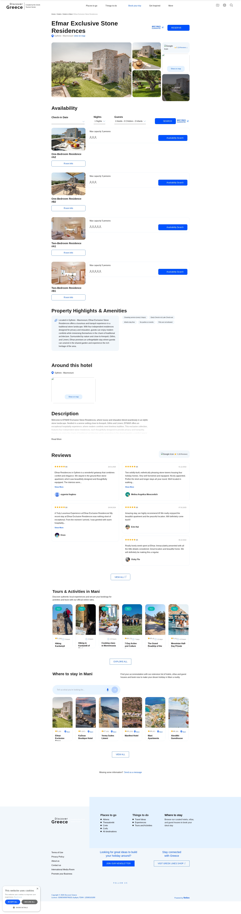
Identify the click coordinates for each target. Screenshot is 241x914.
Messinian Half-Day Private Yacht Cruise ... (178, 646)
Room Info (68, 163)
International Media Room (62, 869)
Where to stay (173, 815)
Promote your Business (61, 874)
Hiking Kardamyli (60, 644)
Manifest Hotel (131, 736)
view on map (79, 36)
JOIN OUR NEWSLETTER (118, 863)
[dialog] (21, 898)
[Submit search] (114, 690)
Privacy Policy (57, 857)
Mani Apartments (153, 737)
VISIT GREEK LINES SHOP (171, 863)
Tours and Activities (143, 825)
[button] (21, 907)
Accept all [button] (12, 902)
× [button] (37, 889)
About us (55, 861)
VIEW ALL (119, 577)
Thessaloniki (108, 822)
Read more (18, 897)
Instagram (113, 889)
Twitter (118, 887)
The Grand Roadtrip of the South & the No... (155, 647)
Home (53, 14)
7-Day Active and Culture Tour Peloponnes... (131, 647)
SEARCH (167, 121)
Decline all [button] (29, 902)
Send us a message (133, 772)
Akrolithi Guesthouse (177, 737)
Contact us (56, 865)
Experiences (140, 822)
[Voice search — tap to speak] (107, 690)
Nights (97, 117)
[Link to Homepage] (15, 10)
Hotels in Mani (68, 14)
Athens (106, 819)
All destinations (110, 831)
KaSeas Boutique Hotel (85, 737)
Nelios (187, 898)
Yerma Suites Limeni (108, 737)
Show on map (176, 69)
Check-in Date (59, 117)
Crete (105, 825)
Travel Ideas (140, 819)
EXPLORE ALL (120, 662)
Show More (59, 487)
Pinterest (128, 889)
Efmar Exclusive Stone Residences (60, 739)
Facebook (109, 889)
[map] (217, 5)
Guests (118, 117)
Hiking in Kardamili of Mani (84, 645)
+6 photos (175, 87)
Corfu (105, 828)
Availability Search (175, 138)
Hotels (59, 14)
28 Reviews (182, 47)
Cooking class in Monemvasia (109, 644)
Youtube (123, 889)
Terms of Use (57, 852)
